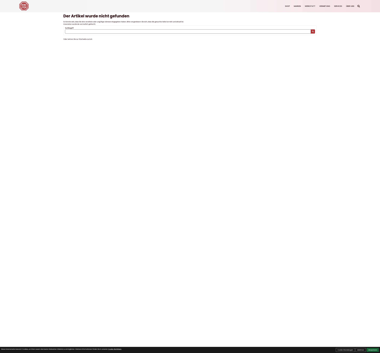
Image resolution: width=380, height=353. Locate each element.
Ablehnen (360, 350)
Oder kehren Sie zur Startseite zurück (77, 39)
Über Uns (350, 6)
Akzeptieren (372, 350)
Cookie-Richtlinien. (115, 349)
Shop (287, 6)
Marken (297, 6)
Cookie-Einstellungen (345, 350)
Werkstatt (310, 6)
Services (338, 6)
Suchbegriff (69, 28)
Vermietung (324, 6)
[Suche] (358, 6)
